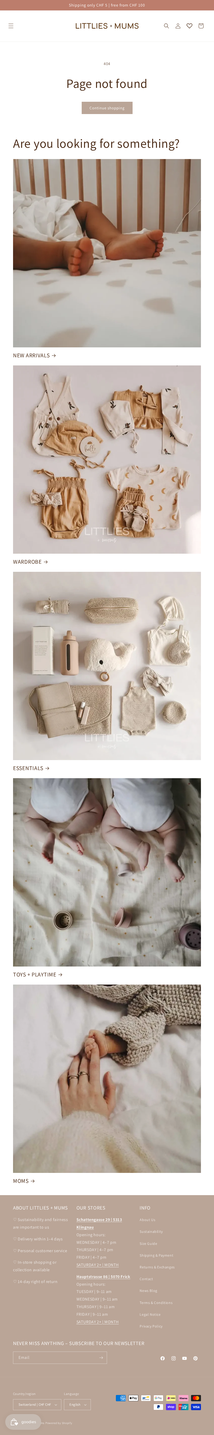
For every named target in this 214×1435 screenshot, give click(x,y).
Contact (146, 1278)
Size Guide (148, 1243)
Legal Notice (150, 1314)
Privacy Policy (151, 1326)
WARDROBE (27, 561)
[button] (11, 26)
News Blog (148, 1290)
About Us (147, 1219)
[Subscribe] (101, 1358)
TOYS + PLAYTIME (34, 974)
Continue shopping (107, 107)
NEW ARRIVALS (31, 355)
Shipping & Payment (156, 1255)
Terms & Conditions (156, 1302)
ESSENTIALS (28, 768)
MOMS (21, 1180)
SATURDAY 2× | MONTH (97, 1265)
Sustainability (151, 1231)
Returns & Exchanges (157, 1267)
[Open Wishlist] (189, 26)
